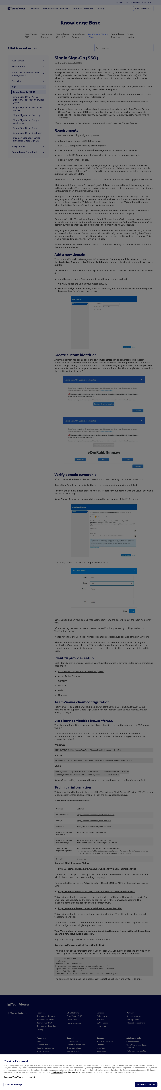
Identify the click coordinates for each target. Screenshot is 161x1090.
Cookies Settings (14, 1084)
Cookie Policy (56, 1072)
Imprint (32, 1077)
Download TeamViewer (13, 1077)
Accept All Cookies (146, 1084)
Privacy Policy (72, 1072)
